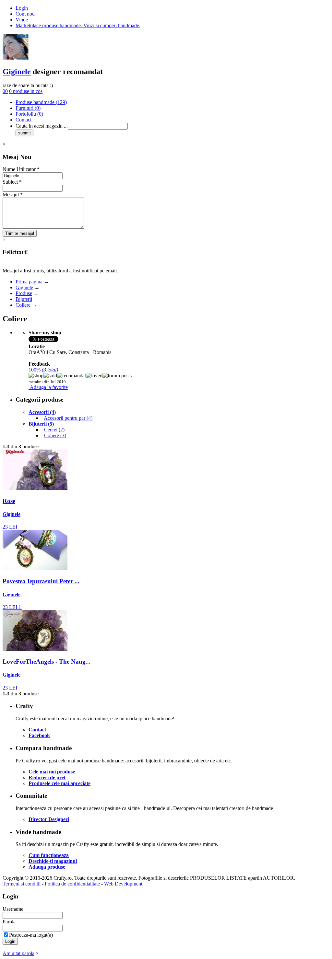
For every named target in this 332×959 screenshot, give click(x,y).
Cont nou (25, 14)
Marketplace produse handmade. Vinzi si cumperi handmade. (78, 25)
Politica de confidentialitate (72, 883)
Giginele (17, 71)
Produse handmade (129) (41, 102)
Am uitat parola (18, 953)
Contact (23, 119)
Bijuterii (24, 299)
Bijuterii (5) (41, 424)
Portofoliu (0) (29, 114)
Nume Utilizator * (21, 169)
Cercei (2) (54, 429)
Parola (9, 921)
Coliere (23, 305)
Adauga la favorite (49, 387)
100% (43, 369)
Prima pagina (29, 281)
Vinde (22, 19)
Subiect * (12, 182)
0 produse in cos (25, 91)
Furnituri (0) (28, 108)
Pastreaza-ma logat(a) (31, 935)
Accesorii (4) (42, 412)
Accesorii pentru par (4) (68, 418)
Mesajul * (13, 194)
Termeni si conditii (22, 883)
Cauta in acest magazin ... (42, 126)
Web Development (123, 883)
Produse (24, 293)
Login (22, 8)
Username (13, 909)
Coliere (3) (55, 435)
